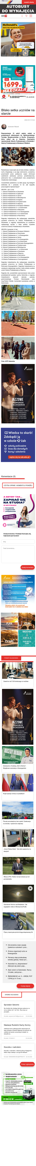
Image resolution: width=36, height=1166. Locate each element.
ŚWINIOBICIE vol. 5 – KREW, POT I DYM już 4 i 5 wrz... (20, 977)
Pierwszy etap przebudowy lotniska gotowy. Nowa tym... (18, 958)
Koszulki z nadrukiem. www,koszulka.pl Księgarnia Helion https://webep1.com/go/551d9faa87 (18, 1051)
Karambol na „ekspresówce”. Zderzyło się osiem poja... (18, 964)
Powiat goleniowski (11, 658)
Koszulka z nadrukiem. (12, 1047)
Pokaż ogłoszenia (27, 1064)
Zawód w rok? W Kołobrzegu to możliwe (15, 681)
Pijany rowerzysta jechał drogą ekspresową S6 (18, 932)
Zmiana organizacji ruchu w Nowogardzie (17, 952)
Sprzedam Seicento (11, 1004)
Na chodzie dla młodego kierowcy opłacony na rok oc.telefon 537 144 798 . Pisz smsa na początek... (17, 1010)
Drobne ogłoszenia (11, 994)
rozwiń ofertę (29, 2)
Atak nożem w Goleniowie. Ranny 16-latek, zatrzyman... (19, 971)
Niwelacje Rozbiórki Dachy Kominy (17, 1025)
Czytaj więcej (25, 986)
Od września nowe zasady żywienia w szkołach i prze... (18, 946)
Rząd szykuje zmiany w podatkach (13, 794)
